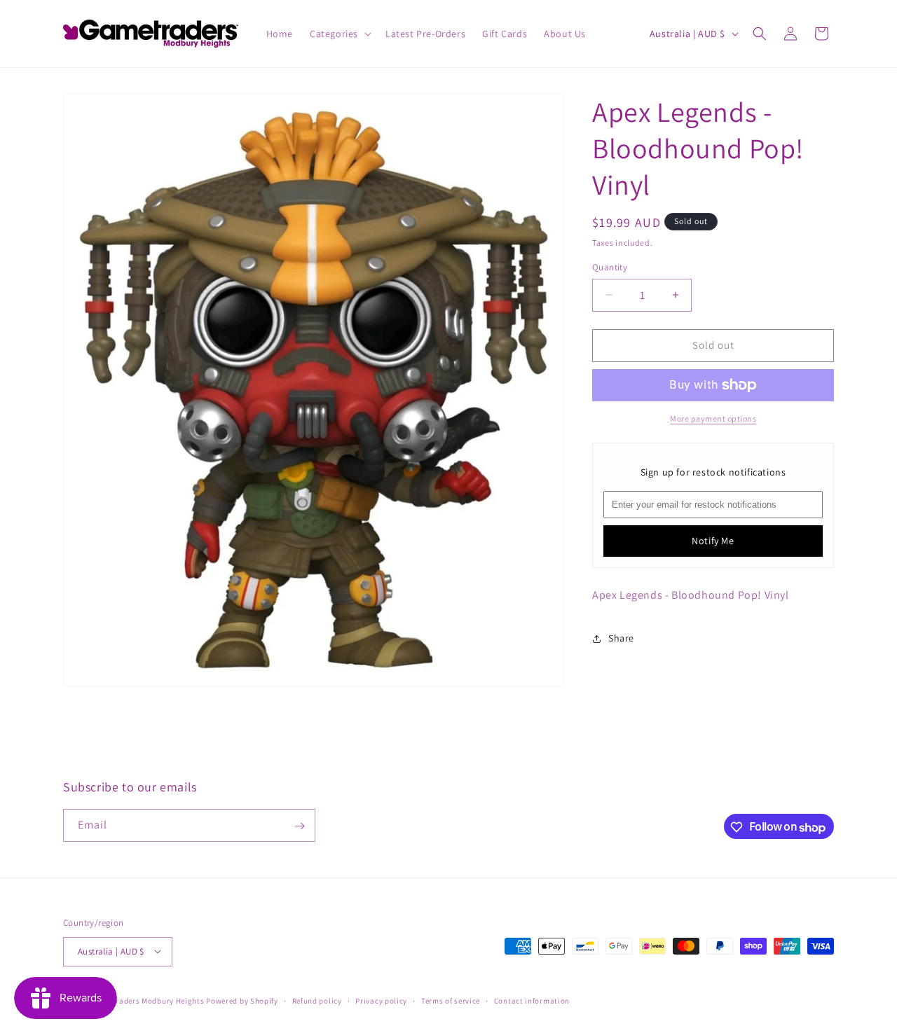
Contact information (532, 1000)
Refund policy (317, 1000)
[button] (339, 33)
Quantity (609, 267)
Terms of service (450, 1000)
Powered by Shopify (242, 1000)
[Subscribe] (299, 826)
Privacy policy (381, 1000)
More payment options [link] (713, 418)
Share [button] (621, 638)
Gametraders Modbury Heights (148, 1000)
